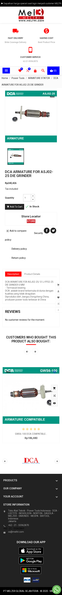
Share (47, 230)
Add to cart (14, 206)
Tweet (53, 230)
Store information (16, 504)
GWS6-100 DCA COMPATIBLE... (31, 434)
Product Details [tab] (32, 274)
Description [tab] (13, 274)
